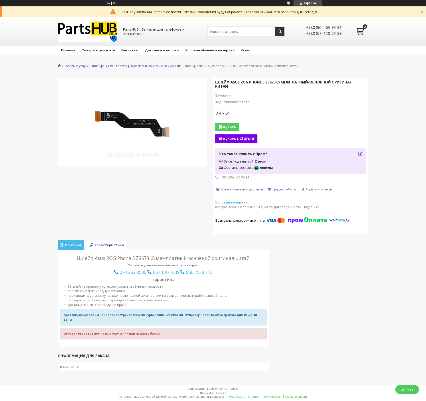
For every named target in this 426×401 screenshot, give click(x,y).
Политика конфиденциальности (285, 397)
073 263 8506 (133, 272)
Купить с (231, 138)
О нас (245, 50)
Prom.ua (233, 389)
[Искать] (279, 31)
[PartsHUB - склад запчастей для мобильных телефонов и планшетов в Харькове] (88, 31)
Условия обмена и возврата (210, 50)
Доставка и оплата (162, 50)
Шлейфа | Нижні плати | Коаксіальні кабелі (125, 66)
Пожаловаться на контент (244, 397)
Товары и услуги (96, 50)
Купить (229, 127)
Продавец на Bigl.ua (213, 393)
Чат (410, 389)
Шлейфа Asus (171, 66)
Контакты (129, 50)
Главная (68, 50)
